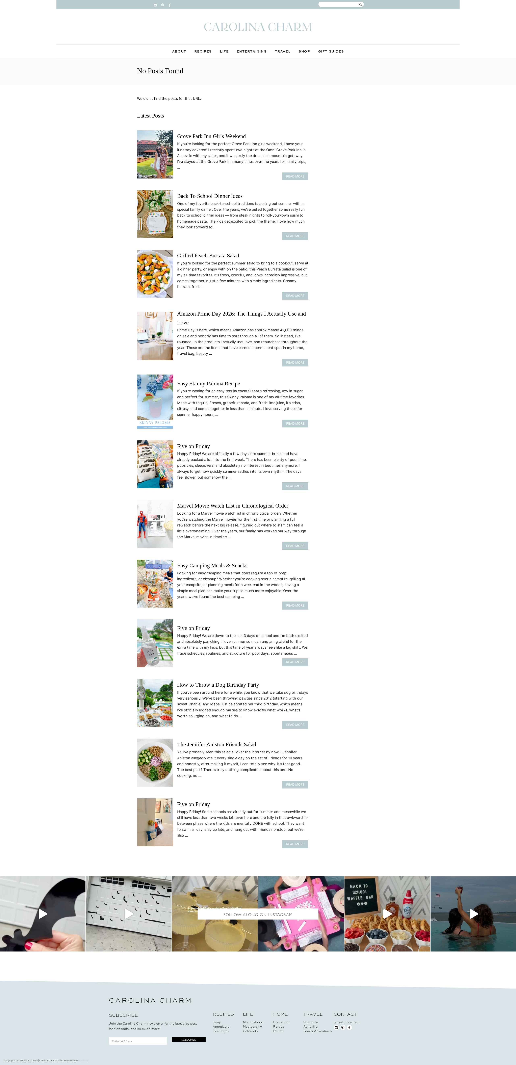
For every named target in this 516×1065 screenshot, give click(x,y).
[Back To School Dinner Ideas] (155, 216)
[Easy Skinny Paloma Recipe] (155, 403)
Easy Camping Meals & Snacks (212, 565)
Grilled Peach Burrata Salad (208, 256)
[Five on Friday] (155, 466)
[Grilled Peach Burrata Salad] (155, 275)
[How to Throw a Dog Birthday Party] (155, 705)
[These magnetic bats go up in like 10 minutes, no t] (129, 913)
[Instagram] (155, 4)
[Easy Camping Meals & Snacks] (155, 585)
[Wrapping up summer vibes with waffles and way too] (387, 913)
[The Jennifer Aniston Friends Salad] (155, 764)
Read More (296, 177)
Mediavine (83, 1060)
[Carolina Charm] (258, 26)
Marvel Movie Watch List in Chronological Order (232, 506)
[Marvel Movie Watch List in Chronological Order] (155, 526)
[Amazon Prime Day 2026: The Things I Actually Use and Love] (155, 338)
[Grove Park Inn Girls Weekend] (155, 156)
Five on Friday (193, 446)
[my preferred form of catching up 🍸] (215, 913)
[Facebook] (170, 4)
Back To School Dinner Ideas (210, 196)
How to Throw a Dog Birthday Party (218, 685)
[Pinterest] (162, 4)
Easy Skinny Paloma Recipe (208, 384)
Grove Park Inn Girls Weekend (211, 136)
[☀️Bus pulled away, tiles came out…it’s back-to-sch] (301, 913)
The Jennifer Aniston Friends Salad (216, 744)
